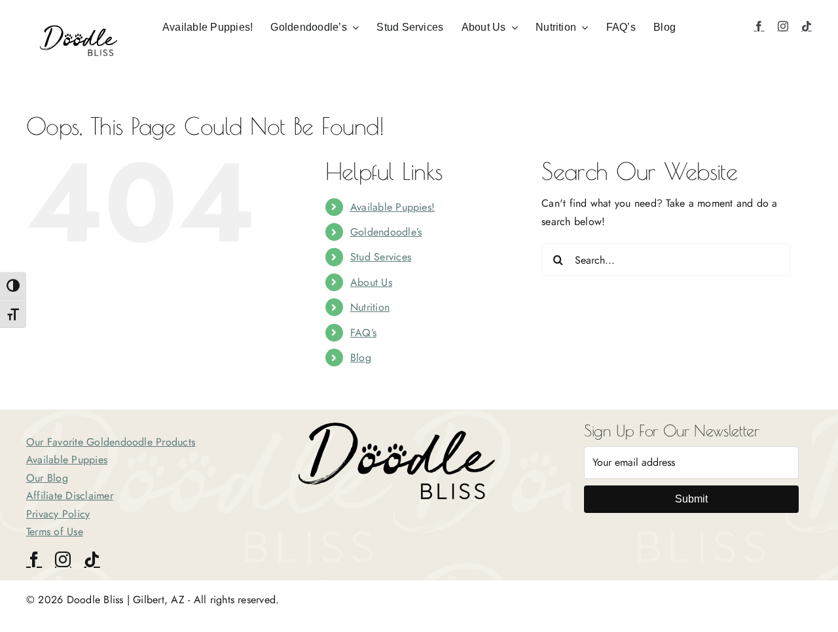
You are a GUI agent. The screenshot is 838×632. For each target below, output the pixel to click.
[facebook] (759, 26)
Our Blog (47, 477)
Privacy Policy (58, 513)
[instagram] (783, 26)
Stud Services (380, 256)
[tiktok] (806, 26)
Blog (360, 357)
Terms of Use (54, 531)
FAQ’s (363, 332)
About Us (371, 282)
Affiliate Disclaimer (69, 495)
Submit (691, 498)
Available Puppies (66, 459)
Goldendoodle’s (386, 231)
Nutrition (370, 307)
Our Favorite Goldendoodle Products (110, 441)
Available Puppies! (392, 207)
